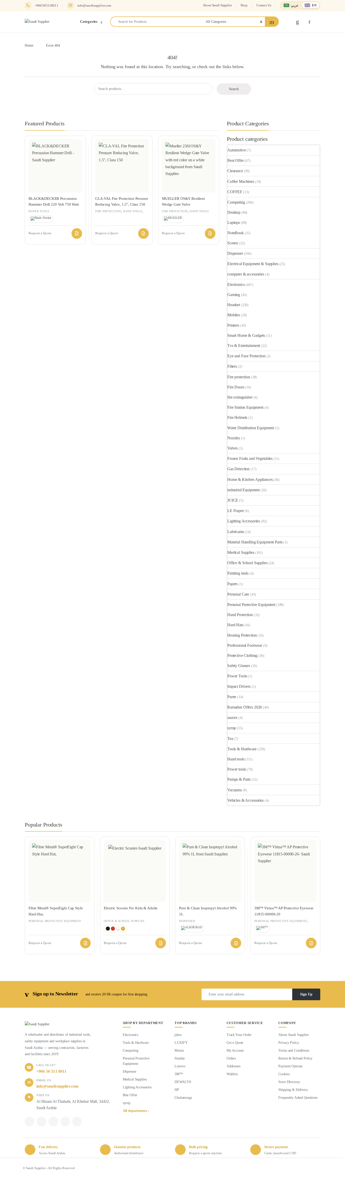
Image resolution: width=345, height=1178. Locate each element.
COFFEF (234, 192)
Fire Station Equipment (245, 407)
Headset (233, 305)
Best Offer (235, 160)
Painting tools (238, 573)
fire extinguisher (240, 397)
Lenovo (180, 1066)
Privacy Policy (288, 1043)
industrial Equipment (243, 490)
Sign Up (306, 994)
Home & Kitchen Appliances (250, 479)
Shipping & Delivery (293, 1090)
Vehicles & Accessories (245, 800)
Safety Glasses (238, 665)
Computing (236, 202)
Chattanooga (183, 1098)
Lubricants (235, 531)
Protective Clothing (242, 655)
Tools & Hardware (242, 749)
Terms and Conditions (293, 1050)
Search (234, 89)
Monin (179, 1050)
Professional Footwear (244, 645)
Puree (231, 697)
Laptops (233, 222)
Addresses (233, 1066)
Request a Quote (76, 233)
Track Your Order (239, 1035)
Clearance (235, 171)
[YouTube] (77, 1121)
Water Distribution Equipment (250, 428)
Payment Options (290, 1066)
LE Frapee (235, 510)
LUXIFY (181, 1043)
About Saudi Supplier (217, 5)
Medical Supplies (240, 552)
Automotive (236, 150)
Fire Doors (235, 387)
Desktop (233, 212)
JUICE (232, 500)
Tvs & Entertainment (243, 345)
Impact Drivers (239, 686)
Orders (231, 1058)
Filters (232, 366)
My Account (235, 1050)
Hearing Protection (242, 635)
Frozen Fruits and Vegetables (250, 458)
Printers (233, 325)
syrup (231, 728)
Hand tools (132, 211)
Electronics (235, 284)
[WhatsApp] (53, 1121)
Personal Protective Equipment (251, 604)
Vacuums (234, 790)
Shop (243, 5)
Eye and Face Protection (246, 356)
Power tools (39, 211)
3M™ (179, 1074)
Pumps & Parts (239, 779)
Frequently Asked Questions (297, 1098)
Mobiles (233, 315)
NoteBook (235, 233)
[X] (41, 1121)
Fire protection (108, 211)
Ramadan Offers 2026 (244, 707)
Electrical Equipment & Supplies (252, 264)
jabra (178, 1035)
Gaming (233, 294)
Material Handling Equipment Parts (254, 542)
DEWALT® (183, 1082)
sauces (232, 717)
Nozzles (233, 438)
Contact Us (263, 5)
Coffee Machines (240, 181)
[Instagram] (65, 1121)
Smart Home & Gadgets (246, 335)
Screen (232, 243)
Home (29, 45)
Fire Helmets (237, 417)
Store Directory (289, 1082)
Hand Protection (240, 615)
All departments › (136, 1111)
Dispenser (235, 253)
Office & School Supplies (247, 563)
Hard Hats (235, 625)
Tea (230, 738)
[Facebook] (29, 1121)
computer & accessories (245, 274)
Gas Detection (238, 469)
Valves (232, 448)
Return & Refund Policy (295, 1058)
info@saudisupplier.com (94, 5)
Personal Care (238, 594)
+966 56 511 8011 (51, 1071)
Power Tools (237, 676)
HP (177, 1090)
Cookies (283, 1074)
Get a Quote (235, 1043)
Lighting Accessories (243, 521)
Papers (232, 584)
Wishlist (232, 1074)
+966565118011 (46, 5)
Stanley (180, 1058)
